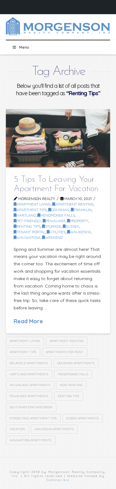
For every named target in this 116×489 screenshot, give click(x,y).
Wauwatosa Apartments (30, 440)
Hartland (26, 215)
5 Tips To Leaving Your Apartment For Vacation (56, 184)
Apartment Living (33, 204)
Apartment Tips (31, 209)
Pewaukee (55, 220)
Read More (28, 321)
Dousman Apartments (75, 363)
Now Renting (71, 385)
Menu (24, 47)
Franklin (83, 209)
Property (79, 220)
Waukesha (80, 232)
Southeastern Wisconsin (31, 407)
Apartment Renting (74, 204)
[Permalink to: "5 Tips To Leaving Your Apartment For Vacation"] (58, 138)
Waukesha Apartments (54, 429)
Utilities (57, 232)
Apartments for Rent (64, 352)
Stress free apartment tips (33, 418)
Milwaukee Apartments (30, 385)
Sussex (72, 226)
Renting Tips (28, 226)
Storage (53, 226)
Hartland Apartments (29, 374)
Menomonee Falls (57, 215)
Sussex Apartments (82, 418)
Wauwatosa (28, 237)
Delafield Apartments (29, 363)
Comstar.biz (58, 480)
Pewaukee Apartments (29, 396)
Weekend (54, 237)
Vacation (17, 429)
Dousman (60, 209)
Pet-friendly (28, 220)
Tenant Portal (30, 232)
